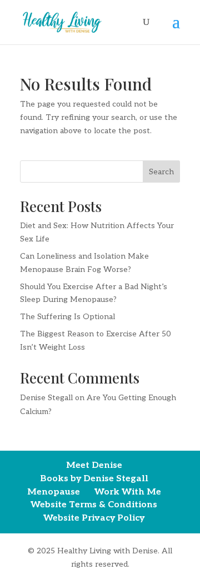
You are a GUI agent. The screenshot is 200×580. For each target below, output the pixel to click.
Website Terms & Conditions (94, 505)
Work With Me (127, 492)
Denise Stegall (46, 397)
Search (161, 171)
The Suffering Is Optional (67, 316)
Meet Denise (94, 465)
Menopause (53, 492)
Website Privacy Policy (93, 518)
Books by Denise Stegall (94, 478)
